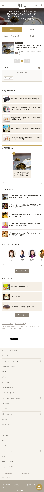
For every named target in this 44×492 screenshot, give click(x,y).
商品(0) (32, 29)
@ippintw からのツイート (9, 467)
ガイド (4, 446)
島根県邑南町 (8, 78)
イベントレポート (7, 430)
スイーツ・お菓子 (7, 403)
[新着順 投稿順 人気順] (35, 36)
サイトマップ (36, 485)
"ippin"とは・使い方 (7, 477)
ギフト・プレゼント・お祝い (10, 350)
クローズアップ (6, 435)
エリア (6, 68)
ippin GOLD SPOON (7, 462)
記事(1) (12, 29)
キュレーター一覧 (7, 473)
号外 (3, 456)
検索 (41, 5)
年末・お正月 (5, 382)
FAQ (3, 487)
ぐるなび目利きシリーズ (17, 485)
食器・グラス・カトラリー (9, 414)
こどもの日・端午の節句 (9, 393)
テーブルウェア (6, 424)
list (19, 338)
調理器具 (4, 419)
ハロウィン (5, 371)
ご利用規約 (28, 485)
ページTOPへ (22, 334)
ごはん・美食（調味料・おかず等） (12, 398)
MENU (3, 5)
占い (3, 440)
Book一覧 (24, 473)
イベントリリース (7, 451)
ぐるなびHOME (6, 485)
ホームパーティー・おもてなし (10, 361)
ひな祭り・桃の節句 (7, 387)
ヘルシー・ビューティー (9, 366)
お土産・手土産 (6, 356)
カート (36, 5)
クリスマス (5, 377)
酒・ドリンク (5, 409)
